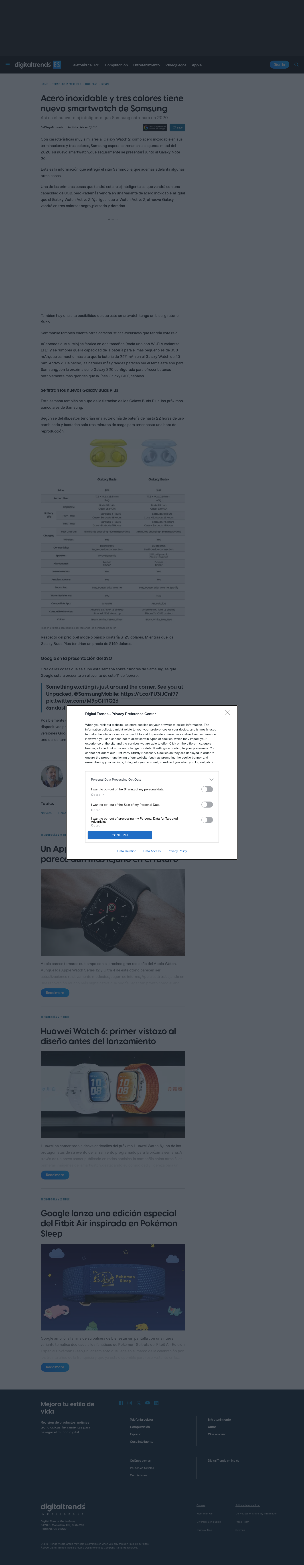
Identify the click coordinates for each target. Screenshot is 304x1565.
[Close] (229, 714)
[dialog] (152, 782)
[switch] (207, 789)
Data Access (152, 851)
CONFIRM (120, 835)
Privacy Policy (177, 851)
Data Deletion (126, 851)
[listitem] (152, 779)
